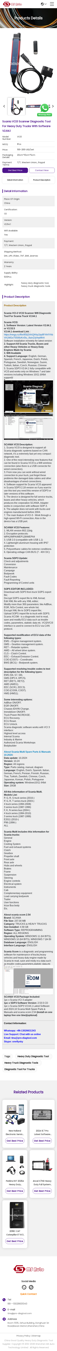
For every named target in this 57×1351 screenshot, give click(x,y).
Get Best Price (15, 170)
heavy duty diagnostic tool (33, 1056)
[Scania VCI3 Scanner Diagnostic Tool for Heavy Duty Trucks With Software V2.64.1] (29, 63)
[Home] (28, 1272)
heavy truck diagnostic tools (21, 1062)
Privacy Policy (23, 1335)
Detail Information (15, 180)
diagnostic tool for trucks (19, 1069)
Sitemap (36, 1335)
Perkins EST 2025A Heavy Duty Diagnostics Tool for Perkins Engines (14, 1182)
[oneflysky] (31, 1287)
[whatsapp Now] (45, 116)
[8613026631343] (24, 1287)
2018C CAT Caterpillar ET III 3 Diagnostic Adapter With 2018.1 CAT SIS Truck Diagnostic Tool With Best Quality (14, 1233)
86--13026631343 (17, 1303)
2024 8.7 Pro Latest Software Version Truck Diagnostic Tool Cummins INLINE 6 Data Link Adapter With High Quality (42, 1132)
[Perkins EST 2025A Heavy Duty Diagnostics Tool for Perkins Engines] (15, 1165)
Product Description (41, 180)
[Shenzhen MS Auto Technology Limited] (12, 4)
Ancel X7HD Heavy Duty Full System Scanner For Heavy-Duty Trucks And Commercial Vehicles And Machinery (42, 1182)
